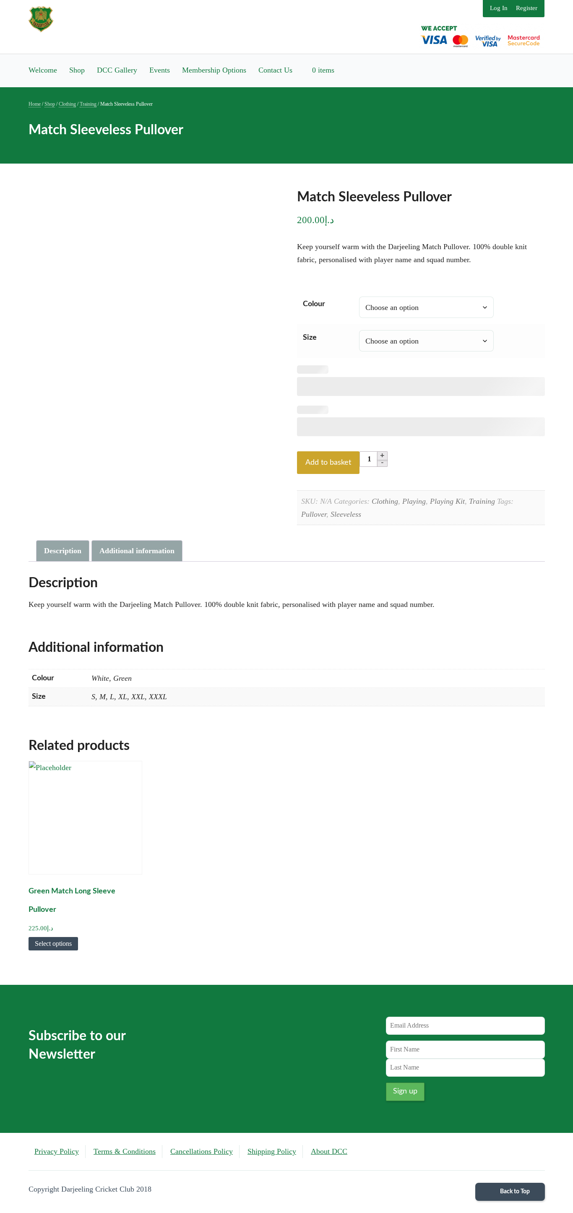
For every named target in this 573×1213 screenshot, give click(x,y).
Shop (77, 70)
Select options (53, 943)
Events (159, 70)
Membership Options (214, 70)
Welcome (43, 70)
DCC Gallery (117, 70)
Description (62, 551)
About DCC (329, 1151)
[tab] (62, 551)
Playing (414, 501)
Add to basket (328, 462)
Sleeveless (346, 514)
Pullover (313, 514)
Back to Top (514, 1192)
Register (526, 8)
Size (310, 337)
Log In (499, 8)
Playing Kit (447, 501)
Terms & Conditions (125, 1151)
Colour (314, 304)
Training (88, 104)
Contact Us (275, 70)
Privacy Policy (56, 1151)
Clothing (67, 104)
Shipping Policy (271, 1151)
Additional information (137, 551)
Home (35, 104)
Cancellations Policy (201, 1151)
